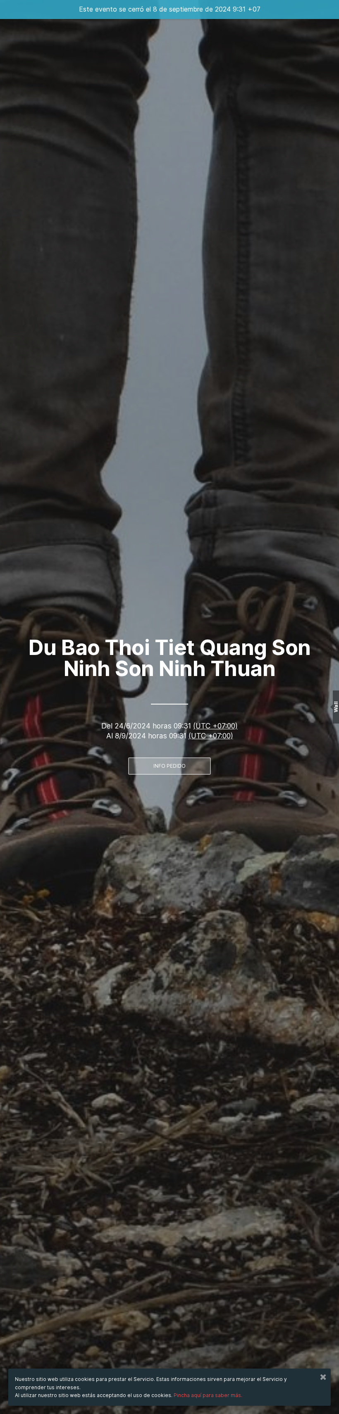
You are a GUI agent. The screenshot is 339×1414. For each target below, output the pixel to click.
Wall (336, 707)
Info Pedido (169, 766)
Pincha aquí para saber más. (208, 1395)
